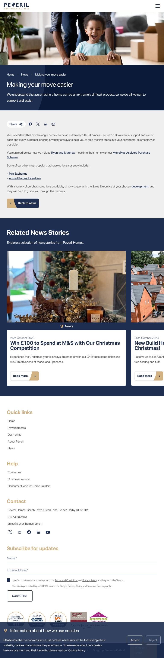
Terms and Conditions (66, 580)
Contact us (14, 472)
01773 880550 (17, 516)
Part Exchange (18, 173)
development (140, 186)
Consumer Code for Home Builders (29, 486)
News (11, 448)
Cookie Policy (76, 650)
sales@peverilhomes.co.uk (24, 523)
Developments (17, 427)
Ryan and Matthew (63, 152)
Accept (134, 640)
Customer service (18, 479)
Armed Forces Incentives (25, 178)
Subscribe (19, 595)
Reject (153, 640)
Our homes (14, 434)
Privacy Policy (89, 580)
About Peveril (16, 441)
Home (11, 421)
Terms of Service (96, 586)
